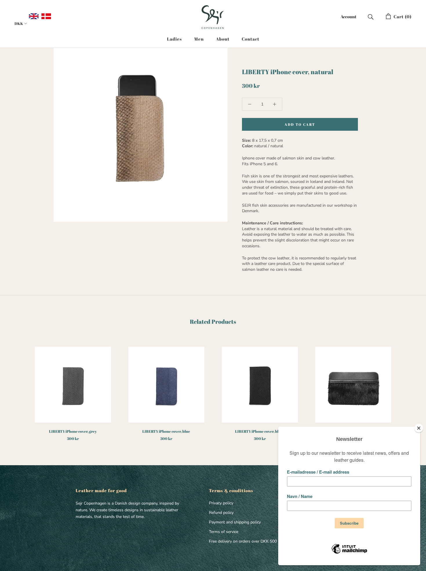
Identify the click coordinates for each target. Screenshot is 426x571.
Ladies (174, 39)
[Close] (418, 428)
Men (199, 39)
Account (348, 16)
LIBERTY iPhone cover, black (260, 431)
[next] (407, 387)
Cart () (401, 16)
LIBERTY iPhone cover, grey (73, 431)
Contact (250, 39)
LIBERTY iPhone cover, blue (166, 431)
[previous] (18, 387)
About (223, 39)
